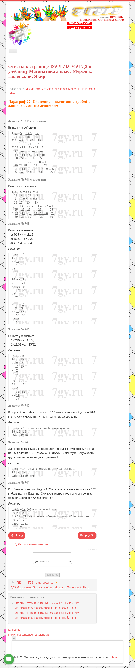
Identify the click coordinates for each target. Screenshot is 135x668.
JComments (92, 549)
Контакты (14, 629)
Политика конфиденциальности (29, 634)
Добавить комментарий (31, 544)
